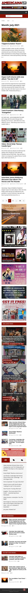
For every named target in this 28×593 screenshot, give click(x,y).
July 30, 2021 (6, 46)
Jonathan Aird (15, 114)
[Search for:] (14, 16)
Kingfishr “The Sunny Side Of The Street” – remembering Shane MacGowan (12, 493)
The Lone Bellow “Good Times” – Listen (17, 579)
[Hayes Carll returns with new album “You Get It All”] (14, 68)
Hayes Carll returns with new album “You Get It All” (13, 78)
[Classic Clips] (5, 568)
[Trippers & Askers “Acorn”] (14, 35)
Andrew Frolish (15, 148)
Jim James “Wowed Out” (10, 509)
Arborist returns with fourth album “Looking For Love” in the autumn (14, 415)
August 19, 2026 (14, 546)
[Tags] (14, 460)
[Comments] (22, 460)
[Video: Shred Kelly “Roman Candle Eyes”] (14, 135)
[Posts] (6, 460)
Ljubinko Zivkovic (16, 46)
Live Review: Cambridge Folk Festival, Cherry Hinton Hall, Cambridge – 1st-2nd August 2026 (13, 377)
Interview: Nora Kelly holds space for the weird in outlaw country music (17, 533)
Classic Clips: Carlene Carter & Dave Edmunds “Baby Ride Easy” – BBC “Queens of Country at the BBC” (17, 569)
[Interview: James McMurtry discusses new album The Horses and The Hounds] (14, 169)
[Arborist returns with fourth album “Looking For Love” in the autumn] (14, 410)
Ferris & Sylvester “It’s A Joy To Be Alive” (13, 394)
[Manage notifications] (24, 589)
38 (20, 200)
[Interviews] (5, 521)
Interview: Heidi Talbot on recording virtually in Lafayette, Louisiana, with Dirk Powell (17, 558)
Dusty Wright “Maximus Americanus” (10, 357)
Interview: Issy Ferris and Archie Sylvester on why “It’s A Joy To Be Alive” (17, 543)
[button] (26, 12)
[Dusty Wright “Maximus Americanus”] (14, 354)
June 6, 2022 (13, 561)
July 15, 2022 (6, 573)
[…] (2, 57)
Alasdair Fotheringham (17, 184)
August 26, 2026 (16, 343)
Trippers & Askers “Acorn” (11, 44)
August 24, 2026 (14, 536)
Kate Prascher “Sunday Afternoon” (12, 488)
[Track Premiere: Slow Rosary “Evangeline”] (14, 102)
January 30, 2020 (14, 582)
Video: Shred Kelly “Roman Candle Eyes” (12, 145)
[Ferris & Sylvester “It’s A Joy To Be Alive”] (14, 392)
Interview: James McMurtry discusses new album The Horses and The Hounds (12, 179)
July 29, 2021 (6, 184)
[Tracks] (5, 580)
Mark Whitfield (15, 81)
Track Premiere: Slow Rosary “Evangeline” (12, 111)
